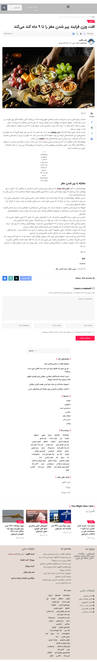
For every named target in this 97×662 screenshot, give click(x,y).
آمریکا (50, 435)
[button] (68, 7)
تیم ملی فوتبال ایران (62, 444)
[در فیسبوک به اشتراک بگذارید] (84, 34)
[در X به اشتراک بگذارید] (80, 34)
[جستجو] (4, 8)
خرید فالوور (66, 482)
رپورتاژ (68, 487)
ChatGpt (66, 435)
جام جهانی (49, 444)
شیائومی (51, 451)
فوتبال (67, 454)
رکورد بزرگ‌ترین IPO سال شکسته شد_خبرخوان (61, 527)
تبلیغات (53, 441)
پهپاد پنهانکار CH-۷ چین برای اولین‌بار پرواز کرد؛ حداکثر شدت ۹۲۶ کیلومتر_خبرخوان (14, 530)
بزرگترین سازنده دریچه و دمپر (22, 578)
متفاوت (41, 138)
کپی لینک (41, 467)
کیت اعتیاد (24, 559)
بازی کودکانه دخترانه (16, 553)
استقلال (36, 435)
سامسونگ (51, 448)
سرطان (67, 451)
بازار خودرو (43, 438)
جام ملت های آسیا (37, 444)
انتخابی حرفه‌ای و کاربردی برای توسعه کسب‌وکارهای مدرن (48, 389)
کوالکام (49, 467)
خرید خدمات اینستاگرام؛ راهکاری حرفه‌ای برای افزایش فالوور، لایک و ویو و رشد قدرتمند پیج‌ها (55, 567)
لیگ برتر (59, 454)
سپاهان (59, 451)
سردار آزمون (35, 448)
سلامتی (68, 412)
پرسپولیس (50, 464)
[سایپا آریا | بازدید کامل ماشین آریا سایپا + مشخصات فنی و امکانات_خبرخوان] (84, 516)
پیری (74, 269)
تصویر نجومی (36, 441)
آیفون (43, 435)
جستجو (31, 351)
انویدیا (67, 438)
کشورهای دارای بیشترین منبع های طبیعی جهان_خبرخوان (38, 528)
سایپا (43, 448)
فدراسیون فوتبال (40, 451)
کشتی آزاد (35, 464)
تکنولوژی (91, 21)
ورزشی (68, 423)
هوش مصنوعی (64, 460)
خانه (93, 17)
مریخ (62, 457)
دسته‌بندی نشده (65, 408)
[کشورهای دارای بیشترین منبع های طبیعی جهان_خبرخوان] (36, 516)
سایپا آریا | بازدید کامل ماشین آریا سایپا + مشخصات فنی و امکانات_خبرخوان (86, 530)
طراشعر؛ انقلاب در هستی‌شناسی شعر (56, 364)
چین (42, 464)
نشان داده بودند (63, 188)
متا (68, 457)
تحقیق (46, 441)
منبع (83, 258)
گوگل (67, 470)
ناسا (40, 457)
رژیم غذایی (63, 269)
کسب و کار (66, 419)
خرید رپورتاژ (66, 492)
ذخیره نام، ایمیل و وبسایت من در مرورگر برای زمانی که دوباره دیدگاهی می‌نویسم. (67, 332)
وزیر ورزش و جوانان (62, 464)
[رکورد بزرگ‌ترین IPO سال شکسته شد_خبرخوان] (60, 516)
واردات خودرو (52, 460)
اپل (61, 438)
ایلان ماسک (53, 438)
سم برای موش (28, 572)
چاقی (70, 269)
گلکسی (32, 467)
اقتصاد (68, 400)
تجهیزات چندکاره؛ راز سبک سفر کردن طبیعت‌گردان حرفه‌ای (49, 384)
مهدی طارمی (49, 457)
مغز (57, 269)
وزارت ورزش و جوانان (38, 460)
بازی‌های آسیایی (63, 441)
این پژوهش (55, 132)
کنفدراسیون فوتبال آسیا (61, 467)
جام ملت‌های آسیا (63, 448)
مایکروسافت (36, 454)
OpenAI (57, 435)
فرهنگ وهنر (66, 416)
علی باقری (83, 40)
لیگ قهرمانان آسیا (48, 454)
